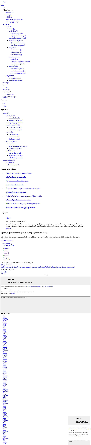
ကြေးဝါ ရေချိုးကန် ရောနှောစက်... (15, 185)
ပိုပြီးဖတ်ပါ (8, 228)
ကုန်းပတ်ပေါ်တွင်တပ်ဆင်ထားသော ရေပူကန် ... (18, 200)
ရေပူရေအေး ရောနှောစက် (25, 267)
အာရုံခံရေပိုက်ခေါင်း (13, 66)
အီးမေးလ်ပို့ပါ (4, 271)
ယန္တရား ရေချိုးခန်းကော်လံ (15, 78)
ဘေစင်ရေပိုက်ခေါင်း (13, 31)
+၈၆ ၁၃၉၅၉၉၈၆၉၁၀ (8, 245)
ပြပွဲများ (5, 105)
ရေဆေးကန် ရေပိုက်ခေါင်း (13, 267)
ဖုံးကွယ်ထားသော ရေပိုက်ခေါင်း (16, 40)
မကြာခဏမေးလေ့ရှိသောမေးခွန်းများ (14, 19)
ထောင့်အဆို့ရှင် (12, 28)
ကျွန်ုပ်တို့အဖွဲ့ (9, 17)
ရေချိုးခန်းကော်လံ (10, 75)
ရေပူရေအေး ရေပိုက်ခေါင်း (38, 267)
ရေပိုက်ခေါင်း (9, 26)
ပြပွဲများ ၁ (8, 218)
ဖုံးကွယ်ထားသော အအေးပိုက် (18, 42)
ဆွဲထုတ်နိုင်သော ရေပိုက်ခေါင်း (18, 64)
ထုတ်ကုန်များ (6, 24)
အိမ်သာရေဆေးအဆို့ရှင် (16, 52)
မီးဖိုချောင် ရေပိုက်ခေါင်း (14, 56)
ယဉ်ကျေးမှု (8, 14)
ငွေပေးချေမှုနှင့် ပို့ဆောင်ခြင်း (12, 21)
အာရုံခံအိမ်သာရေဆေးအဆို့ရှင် (18, 71)
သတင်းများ (6, 82)
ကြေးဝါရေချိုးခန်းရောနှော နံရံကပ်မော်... (16, 192)
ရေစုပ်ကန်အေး (14, 59)
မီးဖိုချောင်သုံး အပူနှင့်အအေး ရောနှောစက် (20, 61)
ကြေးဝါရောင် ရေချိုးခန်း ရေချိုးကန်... (16, 177)
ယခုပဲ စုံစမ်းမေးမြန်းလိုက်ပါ (7, 240)
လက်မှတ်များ (6, 89)
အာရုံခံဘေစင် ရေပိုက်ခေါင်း (17, 68)
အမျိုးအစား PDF (10, 94)
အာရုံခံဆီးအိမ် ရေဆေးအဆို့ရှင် (18, 73)
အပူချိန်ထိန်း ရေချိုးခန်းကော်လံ (16, 80)
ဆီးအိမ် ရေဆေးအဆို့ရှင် (16, 54)
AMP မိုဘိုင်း (9, 264)
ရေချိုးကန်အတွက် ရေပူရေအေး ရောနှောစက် (64, 267)
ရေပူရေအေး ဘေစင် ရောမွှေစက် (18, 35)
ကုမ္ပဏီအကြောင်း (10, 12)
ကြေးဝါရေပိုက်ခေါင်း (49, 267)
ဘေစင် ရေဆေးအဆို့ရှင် (16, 49)
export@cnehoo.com (7, 243)
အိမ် (4, 7)
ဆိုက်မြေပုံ (3, 264)
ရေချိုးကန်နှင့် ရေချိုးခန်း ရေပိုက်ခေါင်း (17, 38)
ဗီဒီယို (7, 87)
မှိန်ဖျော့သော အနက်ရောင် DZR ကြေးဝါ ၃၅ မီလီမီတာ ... (21, 207)
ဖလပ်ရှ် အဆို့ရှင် (12, 47)
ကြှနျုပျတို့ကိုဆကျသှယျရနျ (9, 96)
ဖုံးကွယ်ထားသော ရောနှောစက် (18, 45)
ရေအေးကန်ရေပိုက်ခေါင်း (17, 33)
